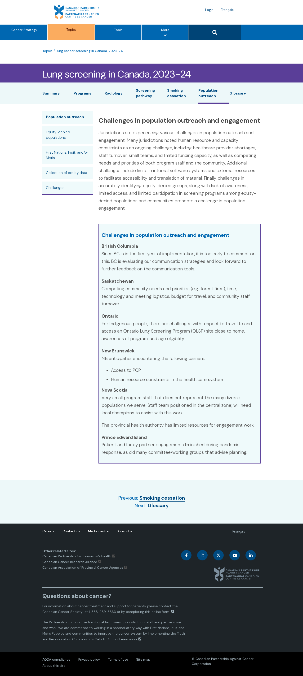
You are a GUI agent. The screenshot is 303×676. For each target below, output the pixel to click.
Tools (118, 30)
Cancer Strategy (24, 30)
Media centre (98, 531)
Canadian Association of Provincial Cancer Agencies (82, 567)
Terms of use (118, 659)
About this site (53, 665)
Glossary (237, 93)
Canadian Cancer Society (62, 612)
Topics (71, 29)
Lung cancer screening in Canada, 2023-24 (89, 51)
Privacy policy (89, 659)
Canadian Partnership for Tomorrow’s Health (77, 556)
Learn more (128, 639)
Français (229, 11)
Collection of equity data (66, 172)
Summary (51, 93)
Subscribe (124, 531)
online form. (161, 612)
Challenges (55, 187)
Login (209, 10)
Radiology (114, 93)
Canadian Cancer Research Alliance (69, 562)
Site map (143, 659)
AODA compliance (56, 659)
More (166, 33)
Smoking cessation (162, 498)
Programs (82, 93)
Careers (48, 531)
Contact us (71, 531)
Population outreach (65, 117)
